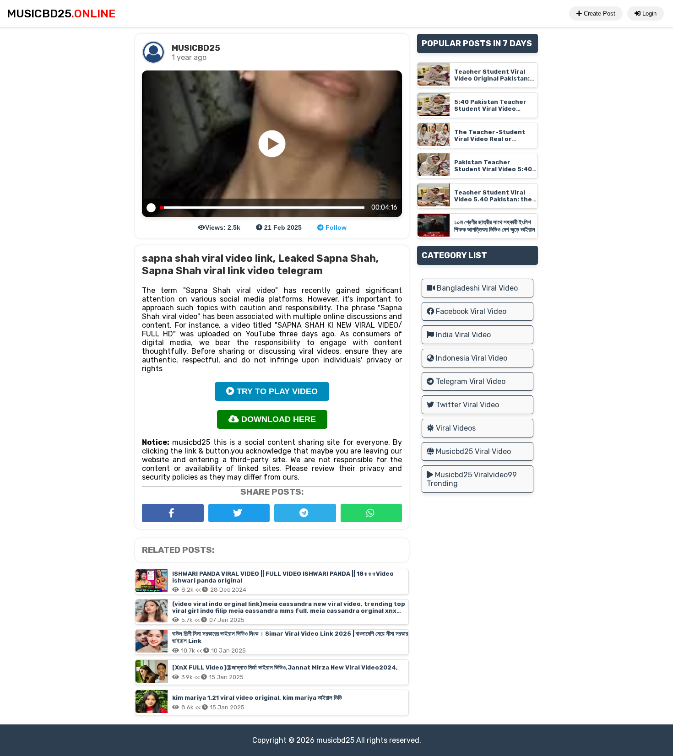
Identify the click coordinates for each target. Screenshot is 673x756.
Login (648, 13)
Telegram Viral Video (469, 381)
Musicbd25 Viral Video (472, 451)
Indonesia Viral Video (470, 358)
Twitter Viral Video (466, 404)
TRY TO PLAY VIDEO (276, 391)
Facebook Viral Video (470, 311)
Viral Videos (455, 428)
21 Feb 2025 (282, 227)
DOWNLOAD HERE (277, 419)
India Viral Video (462, 334)
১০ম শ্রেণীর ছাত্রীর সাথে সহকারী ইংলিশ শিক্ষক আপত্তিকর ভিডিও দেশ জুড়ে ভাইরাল (494, 226)
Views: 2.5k (222, 227)
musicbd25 (335, 740)
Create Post (598, 13)
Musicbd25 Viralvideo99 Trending (472, 479)
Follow (335, 227)
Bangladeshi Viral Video (476, 288)
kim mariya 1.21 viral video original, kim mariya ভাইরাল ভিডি (257, 697)
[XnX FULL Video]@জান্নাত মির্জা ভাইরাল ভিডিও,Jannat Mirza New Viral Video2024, (285, 667)
